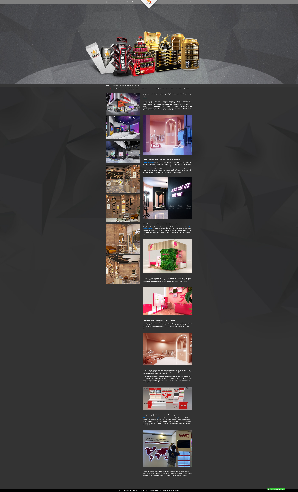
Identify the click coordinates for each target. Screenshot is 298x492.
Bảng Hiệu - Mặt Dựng (121, 89)
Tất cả (111, 89)
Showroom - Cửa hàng (182, 89)
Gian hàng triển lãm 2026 (157, 89)
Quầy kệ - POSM (170, 89)
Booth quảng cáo (134, 89)
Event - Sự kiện (145, 89)
